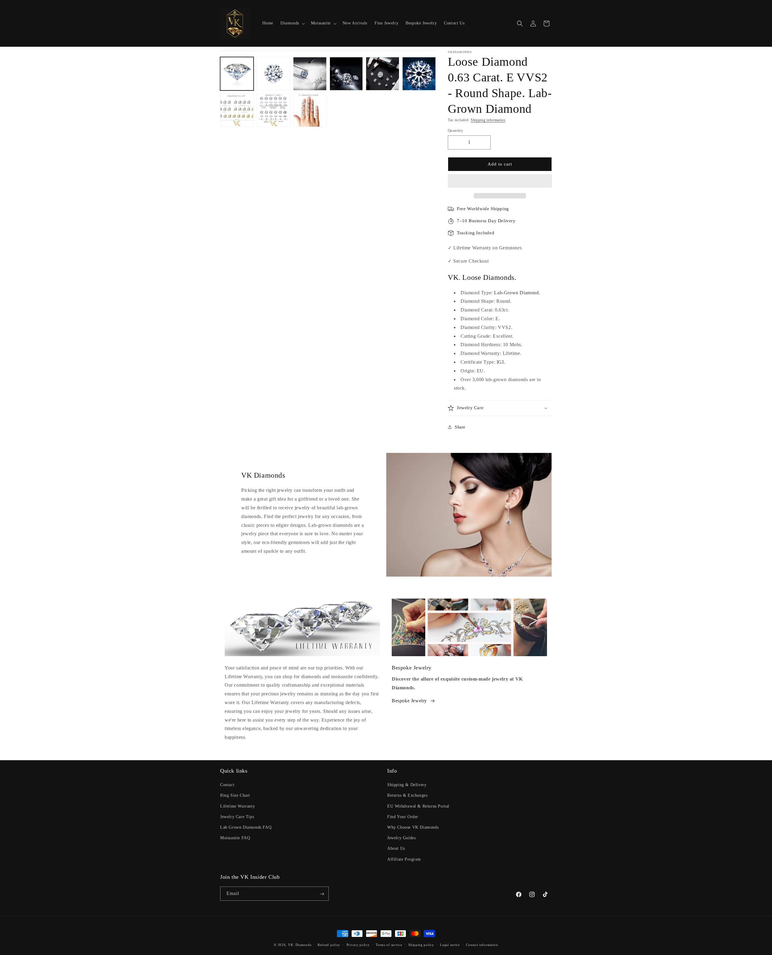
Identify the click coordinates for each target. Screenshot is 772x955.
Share (460, 427)
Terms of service (389, 944)
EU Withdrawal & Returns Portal (418, 806)
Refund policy (329, 944)
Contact (227, 785)
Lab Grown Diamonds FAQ (245, 827)
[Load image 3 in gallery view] (310, 73)
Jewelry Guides (401, 838)
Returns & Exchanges (407, 795)
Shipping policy (421, 944)
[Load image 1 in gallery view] (237, 73)
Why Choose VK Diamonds (412, 827)
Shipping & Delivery (406, 785)
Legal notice (450, 944)
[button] (500, 181)
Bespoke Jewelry (409, 700)
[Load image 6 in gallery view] (419, 73)
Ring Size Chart (235, 795)
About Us (396, 848)
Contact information (482, 944)
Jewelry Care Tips (237, 816)
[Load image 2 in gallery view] (273, 73)
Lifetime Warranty (237, 806)
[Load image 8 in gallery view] (273, 110)
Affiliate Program (404, 859)
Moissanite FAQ (235, 838)
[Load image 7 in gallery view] (237, 110)
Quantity (455, 130)
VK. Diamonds (299, 945)
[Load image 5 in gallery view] (382, 73)
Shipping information (488, 120)
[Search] (520, 23)
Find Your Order (402, 816)
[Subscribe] (321, 894)
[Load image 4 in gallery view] (346, 73)
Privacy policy (358, 944)
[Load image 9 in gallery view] (310, 110)
